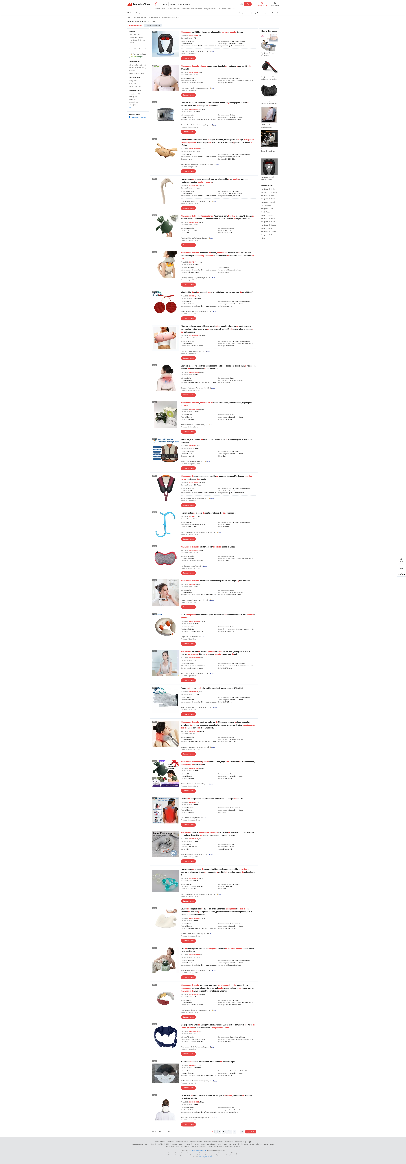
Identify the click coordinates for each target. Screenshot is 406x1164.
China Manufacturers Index (198, 1146)
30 (164, 1132)
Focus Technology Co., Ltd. (199, 1150)
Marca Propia (135, 86)
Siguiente (250, 1132)
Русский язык (211, 1144)
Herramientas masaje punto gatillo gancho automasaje (208, 513)
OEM (132, 84)
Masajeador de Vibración (269, 235)
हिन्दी (239, 1144)
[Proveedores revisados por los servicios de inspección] (138, 54)
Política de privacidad (196, 1141)
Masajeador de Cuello (174, 9)
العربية (225, 1144)
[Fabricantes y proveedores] (138, 4)
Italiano (203, 1144)
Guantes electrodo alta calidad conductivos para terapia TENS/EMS (212, 688)
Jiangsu (133, 102)
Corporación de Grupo (137, 73)
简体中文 (153, 1144)
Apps (265, 13)
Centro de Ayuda (160, 1141)
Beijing (132, 105)
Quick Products (184, 1146)
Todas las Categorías (136, 13)
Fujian (132, 99)
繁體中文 (160, 1144)
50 (169, 1132)
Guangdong (134, 94)
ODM (133, 81)
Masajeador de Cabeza (224, 9)
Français (174, 1144)
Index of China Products (215, 1146)
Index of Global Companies (232, 1146)
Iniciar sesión (275, 6)
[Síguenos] (246, 1141)
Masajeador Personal (268, 202)
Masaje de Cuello (266, 228)
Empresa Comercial (137, 68)
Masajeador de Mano (210, 9)
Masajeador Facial (267, 209)
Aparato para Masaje (136, 37)
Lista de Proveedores (153, 25)
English (147, 1144)
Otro (132, 70)
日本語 (167, 1144)
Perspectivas (238, 1141)
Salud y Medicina (134, 34)
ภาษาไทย (245, 1144)
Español (181, 1144)
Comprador (243, 13)
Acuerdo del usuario (182, 1141)
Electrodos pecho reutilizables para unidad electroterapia (208, 1061)
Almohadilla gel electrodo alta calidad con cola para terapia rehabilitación (217, 292)
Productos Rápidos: (160, 9)
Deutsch (188, 1144)
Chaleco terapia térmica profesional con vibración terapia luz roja (212, 798)
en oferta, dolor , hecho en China (208, 547)
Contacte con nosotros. (138, 117)
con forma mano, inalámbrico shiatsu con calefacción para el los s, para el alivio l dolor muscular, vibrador (217, 255)
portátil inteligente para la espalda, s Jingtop (212, 32)
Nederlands (232, 1144)
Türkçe (252, 1144)
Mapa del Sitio (229, 1141)
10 (160, 1132)
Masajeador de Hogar (268, 218)
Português (196, 1144)
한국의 (219, 1144)
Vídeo (154, 31)
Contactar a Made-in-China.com (213, 1141)
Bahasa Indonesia (269, 1144)
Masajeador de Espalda (268, 225)
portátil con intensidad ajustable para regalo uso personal (215, 581)
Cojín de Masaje (266, 205)
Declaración (170, 1141)
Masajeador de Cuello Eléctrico (271, 232)
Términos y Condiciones (205, 1157)
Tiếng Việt (259, 1144)
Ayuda (256, 13)
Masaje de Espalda (267, 215)
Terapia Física (265, 212)
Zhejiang (133, 97)
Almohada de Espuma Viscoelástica (192, 9)
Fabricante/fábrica (137, 65)
